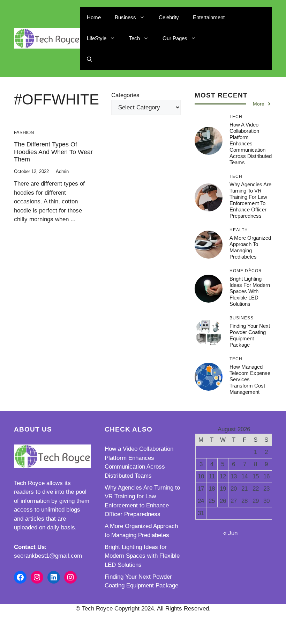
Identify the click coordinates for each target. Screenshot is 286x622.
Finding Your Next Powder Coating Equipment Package (249, 335)
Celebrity (169, 17)
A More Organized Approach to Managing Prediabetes (250, 247)
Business (125, 17)
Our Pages (175, 38)
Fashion (24, 132)
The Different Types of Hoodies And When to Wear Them (53, 152)
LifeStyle (96, 38)
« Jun (230, 533)
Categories (125, 95)
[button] (89, 59)
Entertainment (209, 17)
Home (94, 17)
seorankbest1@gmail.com (48, 555)
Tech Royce (29, 483)
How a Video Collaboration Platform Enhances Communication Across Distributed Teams (250, 143)
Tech (134, 38)
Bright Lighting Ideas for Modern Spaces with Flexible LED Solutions (249, 291)
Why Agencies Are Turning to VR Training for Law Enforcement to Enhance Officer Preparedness (250, 200)
